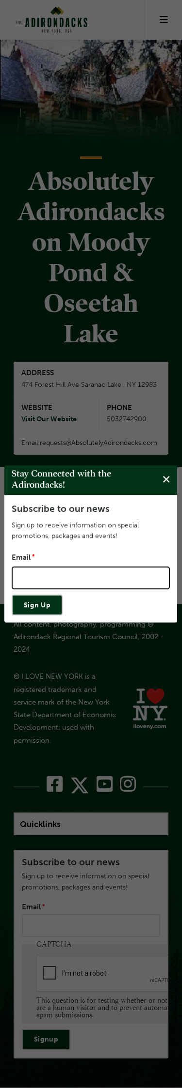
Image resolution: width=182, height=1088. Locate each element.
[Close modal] (166, 480)
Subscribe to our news (61, 508)
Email (21, 557)
